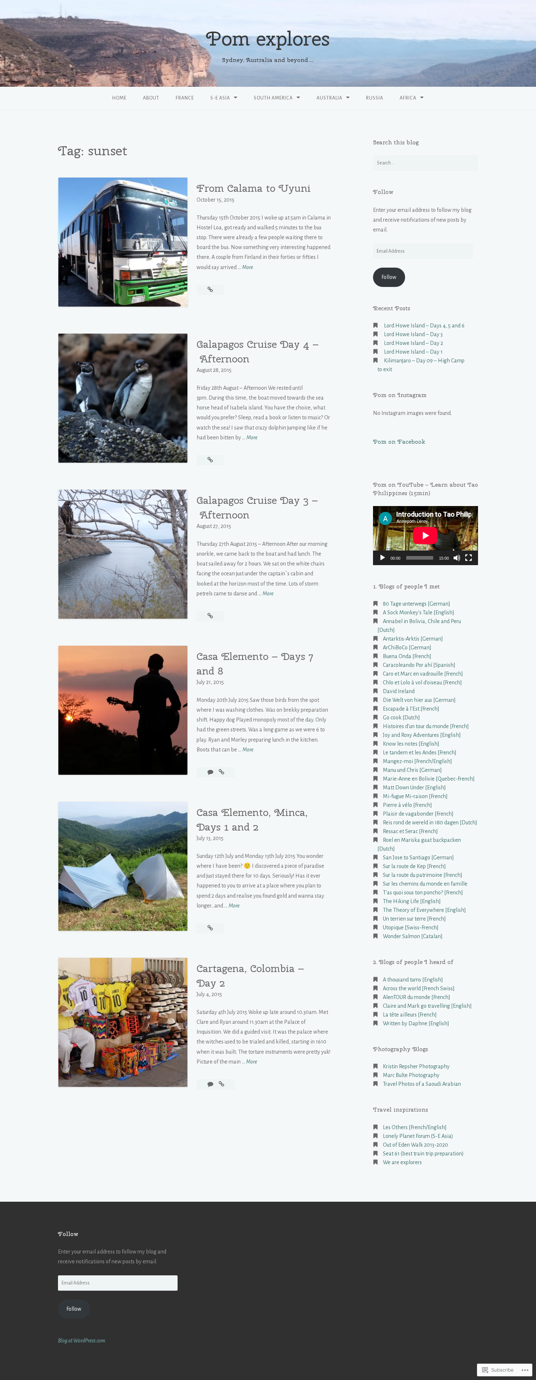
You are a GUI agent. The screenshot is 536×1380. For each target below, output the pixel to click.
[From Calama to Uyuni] (210, 290)
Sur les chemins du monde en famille (425, 884)
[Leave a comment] (211, 772)
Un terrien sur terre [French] (414, 919)
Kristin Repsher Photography (416, 1066)
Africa (408, 98)
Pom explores (268, 38)
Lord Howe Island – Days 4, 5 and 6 (424, 326)
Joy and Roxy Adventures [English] (422, 735)
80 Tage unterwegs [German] (416, 604)
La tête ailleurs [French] (410, 1015)
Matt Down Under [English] (414, 787)
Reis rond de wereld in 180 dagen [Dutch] (430, 822)
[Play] (382, 557)
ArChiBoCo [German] (407, 647)
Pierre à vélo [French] (407, 805)
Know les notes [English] (411, 744)
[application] (425, 535)
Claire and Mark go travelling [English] (427, 1006)
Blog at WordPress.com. (82, 1341)
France (185, 98)
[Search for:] (425, 163)
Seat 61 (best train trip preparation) (423, 1154)
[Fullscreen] (468, 557)
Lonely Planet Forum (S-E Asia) (418, 1136)
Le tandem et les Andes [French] (420, 752)
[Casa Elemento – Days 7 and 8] (221, 772)
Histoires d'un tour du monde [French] (426, 726)
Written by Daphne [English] (416, 1023)
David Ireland (399, 691)
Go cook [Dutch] (401, 717)
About (151, 98)
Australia (329, 98)
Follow (383, 192)
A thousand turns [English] (413, 980)
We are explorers (402, 1162)
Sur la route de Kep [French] (414, 866)
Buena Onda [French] (407, 656)
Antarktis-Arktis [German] (413, 639)
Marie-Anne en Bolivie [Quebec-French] (429, 779)
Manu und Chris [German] (412, 770)
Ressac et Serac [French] (410, 831)
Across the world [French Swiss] (419, 988)
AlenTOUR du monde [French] (416, 997)
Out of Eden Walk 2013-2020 (415, 1145)
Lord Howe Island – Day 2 (413, 343)
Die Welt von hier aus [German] (419, 700)
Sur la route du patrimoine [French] (422, 875)
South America (273, 98)
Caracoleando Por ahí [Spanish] (419, 665)
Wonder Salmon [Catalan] (413, 936)
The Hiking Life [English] (412, 901)
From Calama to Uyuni (254, 188)
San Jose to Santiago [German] (418, 857)
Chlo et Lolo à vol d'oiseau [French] (422, 682)
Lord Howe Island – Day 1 (413, 352)
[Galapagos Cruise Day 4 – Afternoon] (210, 460)
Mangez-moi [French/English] (417, 761)
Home (119, 98)
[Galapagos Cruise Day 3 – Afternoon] (210, 616)
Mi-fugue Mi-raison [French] (415, 796)
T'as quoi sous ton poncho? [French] (423, 892)
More (247, 268)
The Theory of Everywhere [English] (424, 910)
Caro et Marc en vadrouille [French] (423, 674)
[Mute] (457, 557)
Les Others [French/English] (415, 1127)
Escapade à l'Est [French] (411, 709)
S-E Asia (220, 98)
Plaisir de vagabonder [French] (418, 814)
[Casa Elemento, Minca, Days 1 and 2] (210, 928)
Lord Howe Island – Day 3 (413, 334)
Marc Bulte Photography (411, 1075)
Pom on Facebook (399, 442)
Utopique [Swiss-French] (411, 927)
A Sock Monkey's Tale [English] (418, 612)
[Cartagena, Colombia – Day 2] (221, 1084)
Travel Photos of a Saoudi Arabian (422, 1084)
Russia (374, 98)
